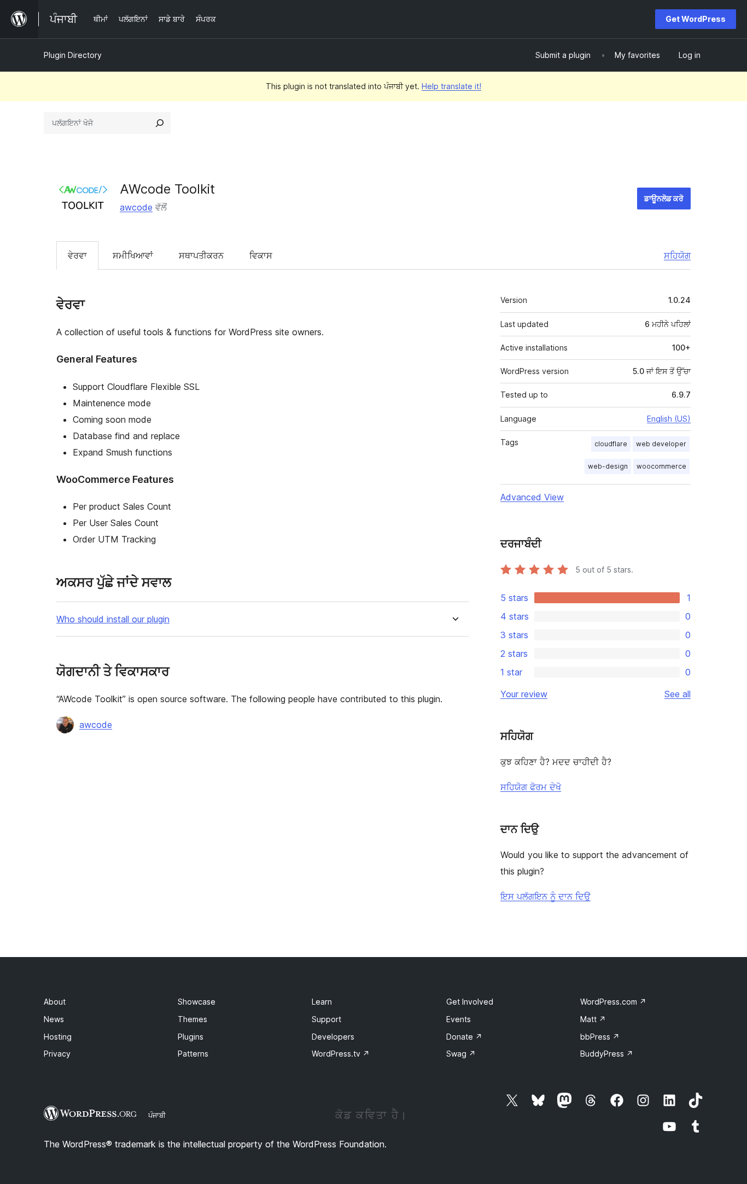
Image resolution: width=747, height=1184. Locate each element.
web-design (608, 466)
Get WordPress (696, 19)
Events (458, 1019)
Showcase (196, 1001)
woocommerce (661, 466)
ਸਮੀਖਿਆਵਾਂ (133, 255)
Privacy (57, 1053)
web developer (661, 444)
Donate (464, 1036)
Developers (333, 1036)
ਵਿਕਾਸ (260, 255)
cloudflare (610, 444)
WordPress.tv (341, 1053)
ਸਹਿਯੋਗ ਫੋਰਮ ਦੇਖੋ (530, 786)
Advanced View (532, 497)
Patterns (193, 1053)
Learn (322, 1001)
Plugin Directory (73, 55)
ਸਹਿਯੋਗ (677, 255)
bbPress (600, 1036)
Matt (593, 1019)
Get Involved (469, 1001)
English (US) (669, 418)
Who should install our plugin (113, 619)
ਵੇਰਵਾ (77, 255)
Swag (461, 1053)
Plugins (190, 1036)
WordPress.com (613, 1001)
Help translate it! (451, 86)
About (55, 1001)
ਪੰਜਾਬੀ (157, 1115)
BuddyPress (606, 1053)
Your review (523, 694)
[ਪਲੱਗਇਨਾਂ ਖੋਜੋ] (160, 123)
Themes (192, 1019)
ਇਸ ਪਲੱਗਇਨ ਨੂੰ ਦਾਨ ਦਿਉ (545, 896)
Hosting (58, 1036)
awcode (136, 207)
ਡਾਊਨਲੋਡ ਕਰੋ (664, 198)
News (54, 1019)
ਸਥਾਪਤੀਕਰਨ (201, 255)
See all (677, 694)
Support (326, 1019)
